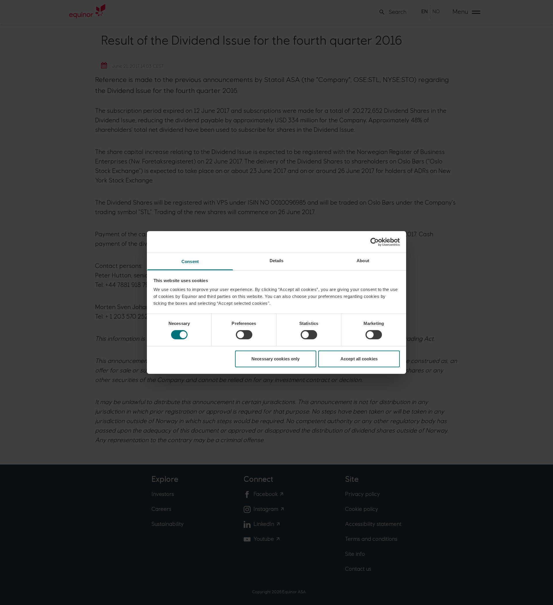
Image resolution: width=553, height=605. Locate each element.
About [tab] (363, 260)
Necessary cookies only (275, 358)
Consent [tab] (190, 261)
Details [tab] (277, 260)
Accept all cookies (359, 358)
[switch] (244, 334)
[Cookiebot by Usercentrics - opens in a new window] (374, 241)
